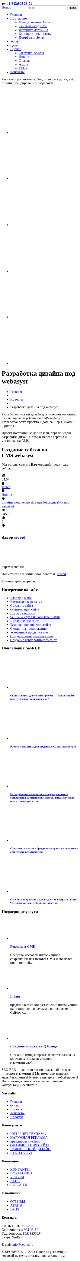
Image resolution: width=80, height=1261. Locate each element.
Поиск (6, 7)
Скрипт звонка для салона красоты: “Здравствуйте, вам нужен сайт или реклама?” (42, 697)
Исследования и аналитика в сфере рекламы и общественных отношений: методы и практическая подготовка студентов (42, 798)
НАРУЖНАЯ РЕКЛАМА (29, 1137)
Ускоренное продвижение (29, 632)
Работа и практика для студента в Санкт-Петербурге (43, 746)
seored (6, 487)
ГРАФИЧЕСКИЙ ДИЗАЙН (30, 1149)
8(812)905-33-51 (20, 3)
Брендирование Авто (34, 22)
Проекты (16, 1109)
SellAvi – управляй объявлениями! (35, 617)
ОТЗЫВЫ (17, 1201)
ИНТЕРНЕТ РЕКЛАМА (28, 1133)
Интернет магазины (33, 30)
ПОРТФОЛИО (21, 1173)
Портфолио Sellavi (32, 37)
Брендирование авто (25, 1141)
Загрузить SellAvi (31, 53)
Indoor (15, 996)
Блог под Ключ (21, 598)
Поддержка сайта (22, 613)
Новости (25, 56)
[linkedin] (44, 363)
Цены (14, 45)
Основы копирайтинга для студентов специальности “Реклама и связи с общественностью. (43, 901)
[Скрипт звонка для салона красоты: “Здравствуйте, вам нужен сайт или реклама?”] (44, 687)
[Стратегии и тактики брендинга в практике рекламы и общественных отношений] (44, 840)
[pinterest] (44, 271)
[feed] (44, 225)
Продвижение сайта (24, 621)
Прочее (15, 49)
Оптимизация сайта (24, 609)
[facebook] (44, 132)
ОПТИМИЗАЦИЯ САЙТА (30, 1145)
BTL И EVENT (21, 1153)
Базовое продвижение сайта (30, 624)
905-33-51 (31, 1229)
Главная (16, 14)
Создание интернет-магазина (31, 636)
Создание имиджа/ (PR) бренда (33, 1046)
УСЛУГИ (17, 1177)
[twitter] (44, 178)
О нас (14, 1105)
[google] (44, 317)
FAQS (14, 1209)
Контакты (17, 72)
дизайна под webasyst (17, 502)
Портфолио (18, 18)
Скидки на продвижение (28, 628)
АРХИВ (16, 1205)
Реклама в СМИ (22, 946)
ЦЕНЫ (15, 1181)
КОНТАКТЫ (20, 1169)
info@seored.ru (22, 1244)
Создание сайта (21, 605)
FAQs (23, 68)
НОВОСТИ (18, 1185)
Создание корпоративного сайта (33, 640)
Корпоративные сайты (35, 34)
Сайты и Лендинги (33, 26)
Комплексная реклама (26, 601)
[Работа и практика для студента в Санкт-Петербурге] (44, 738)
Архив (23, 64)
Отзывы (25, 60)
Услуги (15, 41)
